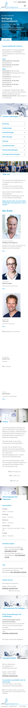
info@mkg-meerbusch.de (10, 588)
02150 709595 (22, 2)
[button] (25, 5)
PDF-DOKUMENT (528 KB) (18, 572)
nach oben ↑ (23, 706)
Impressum (4, 706)
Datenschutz (13, 706)
